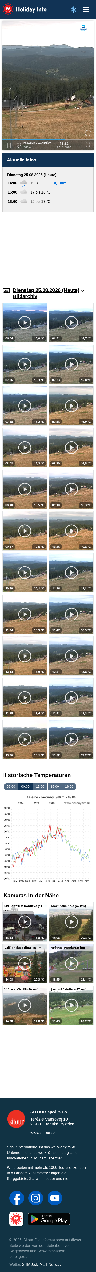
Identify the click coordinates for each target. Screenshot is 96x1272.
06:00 (11, 786)
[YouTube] (55, 1198)
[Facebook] (16, 1198)
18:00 (69, 786)
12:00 (40, 786)
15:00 (55, 786)
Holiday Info (20, 5)
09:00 (25, 786)
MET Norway (50, 1264)
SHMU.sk (30, 1264)
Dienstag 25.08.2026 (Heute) (46, 290)
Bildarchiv (25, 296)
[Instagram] (35, 1198)
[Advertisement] (48, 246)
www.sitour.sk (43, 1132)
